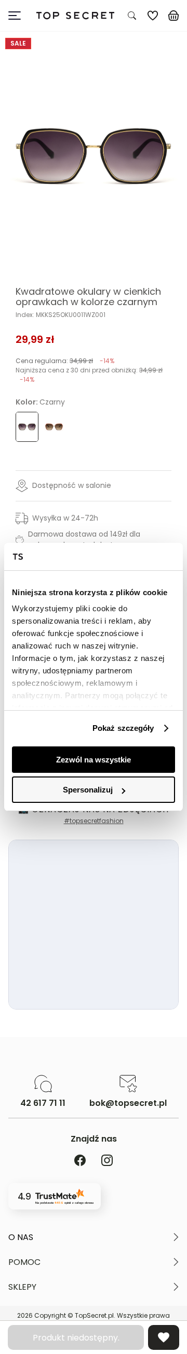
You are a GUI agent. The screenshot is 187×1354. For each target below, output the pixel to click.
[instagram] (107, 1161)
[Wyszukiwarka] (132, 15)
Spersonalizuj (88, 789)
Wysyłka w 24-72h (65, 518)
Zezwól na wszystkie (93, 759)
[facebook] (80, 1161)
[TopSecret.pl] (75, 16)
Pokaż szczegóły (123, 728)
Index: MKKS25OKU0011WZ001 (60, 315)
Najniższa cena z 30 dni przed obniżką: (89, 375)
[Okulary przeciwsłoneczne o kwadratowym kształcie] (54, 427)
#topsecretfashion (94, 820)
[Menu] (18, 15)
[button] (93, 1237)
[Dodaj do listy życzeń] (163, 1337)
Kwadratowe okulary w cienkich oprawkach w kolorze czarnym (88, 296)
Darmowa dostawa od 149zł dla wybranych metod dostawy (84, 539)
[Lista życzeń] (152, 15)
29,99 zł (35, 339)
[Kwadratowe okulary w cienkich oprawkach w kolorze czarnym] (93, 156)
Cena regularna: (65, 360)
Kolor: (40, 402)
